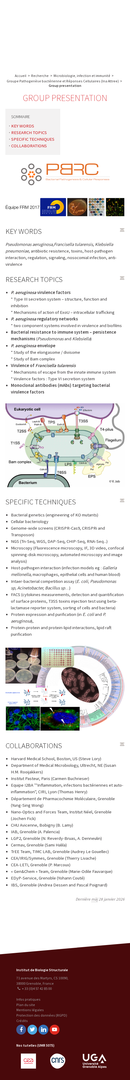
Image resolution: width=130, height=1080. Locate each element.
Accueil (20, 75)
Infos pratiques (28, 999)
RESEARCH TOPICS (29, 132)
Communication (94, 35)
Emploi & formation (94, 47)
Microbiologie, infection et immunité (82, 75)
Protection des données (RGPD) (41, 1015)
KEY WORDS (22, 126)
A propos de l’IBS (82, 11)
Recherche (110, 11)
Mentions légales (30, 1010)
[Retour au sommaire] (122, 230)
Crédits (22, 1020)
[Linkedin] (43, 1030)
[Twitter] (32, 1030)
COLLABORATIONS (29, 145)
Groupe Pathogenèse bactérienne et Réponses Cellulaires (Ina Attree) (63, 81)
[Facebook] (21, 1030)
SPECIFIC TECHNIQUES (32, 139)
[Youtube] (54, 1030)
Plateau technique (94, 23)
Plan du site (25, 1004)
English (36, 33)
